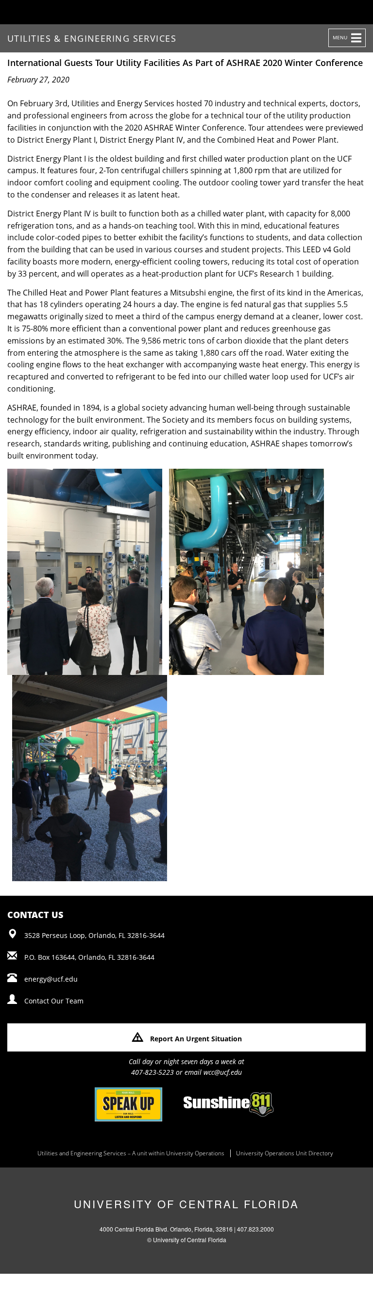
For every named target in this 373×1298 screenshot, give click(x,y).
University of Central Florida (186, 1204)
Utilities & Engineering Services (91, 38)
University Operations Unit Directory (284, 1153)
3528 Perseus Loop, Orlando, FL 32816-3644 (94, 935)
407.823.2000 (255, 1229)
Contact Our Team (54, 1000)
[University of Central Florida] (83, 11)
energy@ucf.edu (51, 979)
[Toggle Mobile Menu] (351, 11)
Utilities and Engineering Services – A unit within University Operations (130, 1153)
